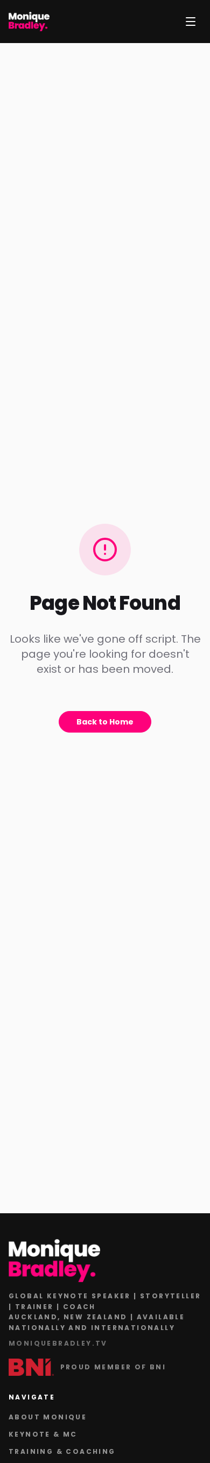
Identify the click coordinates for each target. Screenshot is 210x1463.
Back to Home (105, 721)
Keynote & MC (43, 1434)
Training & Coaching (62, 1451)
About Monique (48, 1417)
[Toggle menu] (190, 21)
